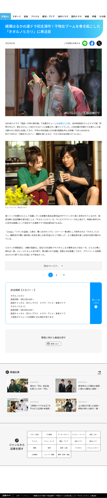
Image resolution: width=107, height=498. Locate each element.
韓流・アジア (48, 16)
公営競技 (34, 454)
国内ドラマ (76, 16)
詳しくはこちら (96, 301)
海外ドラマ (63, 16)
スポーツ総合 (34, 434)
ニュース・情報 (49, 454)
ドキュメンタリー (93, 448)
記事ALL (5, 16)
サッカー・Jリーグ (78, 434)
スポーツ (16, 16)
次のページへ (51, 266)
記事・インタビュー (23, 495)
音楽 (26, 16)
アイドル (35, 16)
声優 (94, 16)
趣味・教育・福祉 (64, 454)
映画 (87, 16)
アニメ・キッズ (49, 441)
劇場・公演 (63, 448)
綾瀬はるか (63, 123)
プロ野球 (49, 434)
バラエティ (78, 448)
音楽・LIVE (93, 434)
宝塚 (49, 448)
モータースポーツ (63, 434)
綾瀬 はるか (55, 344)
